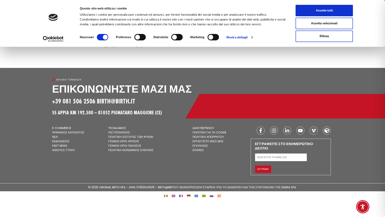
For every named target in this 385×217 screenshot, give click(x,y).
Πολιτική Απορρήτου (208, 137)
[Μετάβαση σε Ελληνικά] (196, 195)
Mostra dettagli (237, 37)
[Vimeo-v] (314, 131)
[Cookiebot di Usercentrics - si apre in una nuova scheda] (53, 39)
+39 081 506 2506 (73, 101)
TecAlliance (117, 128)
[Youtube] (300, 131)
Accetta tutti (324, 10)
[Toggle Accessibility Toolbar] (363, 207)
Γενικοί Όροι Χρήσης (123, 141)
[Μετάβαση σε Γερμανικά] (188, 195)
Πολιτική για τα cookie (209, 132)
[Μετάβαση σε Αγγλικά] (173, 195)
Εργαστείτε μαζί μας (208, 141)
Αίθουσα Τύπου (63, 150)
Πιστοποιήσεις (119, 132)
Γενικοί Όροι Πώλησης (124, 145)
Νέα (55, 137)
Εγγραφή (263, 169)
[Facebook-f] (261, 131)
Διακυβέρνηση (203, 128)
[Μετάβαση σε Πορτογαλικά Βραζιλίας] (204, 195)
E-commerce (61, 128)
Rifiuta (324, 36)
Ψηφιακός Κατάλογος (68, 132)
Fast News (59, 145)
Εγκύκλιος (200, 145)
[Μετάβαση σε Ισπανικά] (219, 195)
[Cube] (327, 131)
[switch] (140, 37)
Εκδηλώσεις (61, 141)
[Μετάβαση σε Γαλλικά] (181, 195)
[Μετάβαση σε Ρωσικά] (211, 195)
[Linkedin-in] (287, 131)
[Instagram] (274, 131)
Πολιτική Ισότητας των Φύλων (130, 137)
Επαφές (198, 150)
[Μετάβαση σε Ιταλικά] (166, 195)
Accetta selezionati (324, 23)
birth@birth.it (116, 101)
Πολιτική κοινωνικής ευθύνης (131, 150)
